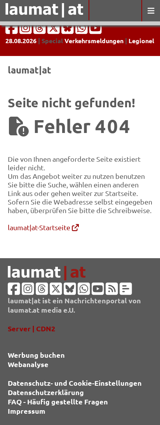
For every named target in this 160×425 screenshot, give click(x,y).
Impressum (26, 410)
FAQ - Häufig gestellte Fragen (58, 401)
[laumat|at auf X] (54, 30)
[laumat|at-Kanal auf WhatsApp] (82, 30)
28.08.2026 (21, 41)
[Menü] (150, 10)
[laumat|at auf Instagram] (26, 30)
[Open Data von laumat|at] (126, 291)
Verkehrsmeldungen (93, 41)
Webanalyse (28, 364)
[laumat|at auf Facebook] (12, 30)
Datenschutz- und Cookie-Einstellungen (75, 382)
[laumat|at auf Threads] (40, 30)
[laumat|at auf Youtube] (95, 30)
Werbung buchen (36, 354)
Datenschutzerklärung (46, 392)
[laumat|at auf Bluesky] (68, 30)
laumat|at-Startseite (40, 227)
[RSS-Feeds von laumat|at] (112, 291)
